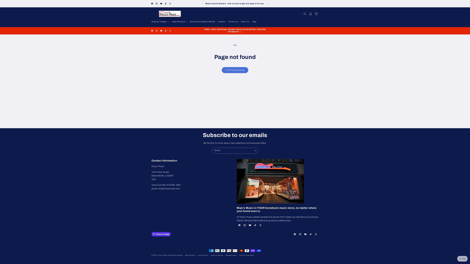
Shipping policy (231, 255)
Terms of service (217, 255)
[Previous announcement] (202, 3)
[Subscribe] (255, 151)
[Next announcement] (267, 3)
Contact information (246, 255)
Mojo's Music (162, 255)
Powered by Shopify (175, 255)
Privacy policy (203, 255)
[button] (160, 22)
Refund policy (190, 255)
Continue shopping (235, 70)
